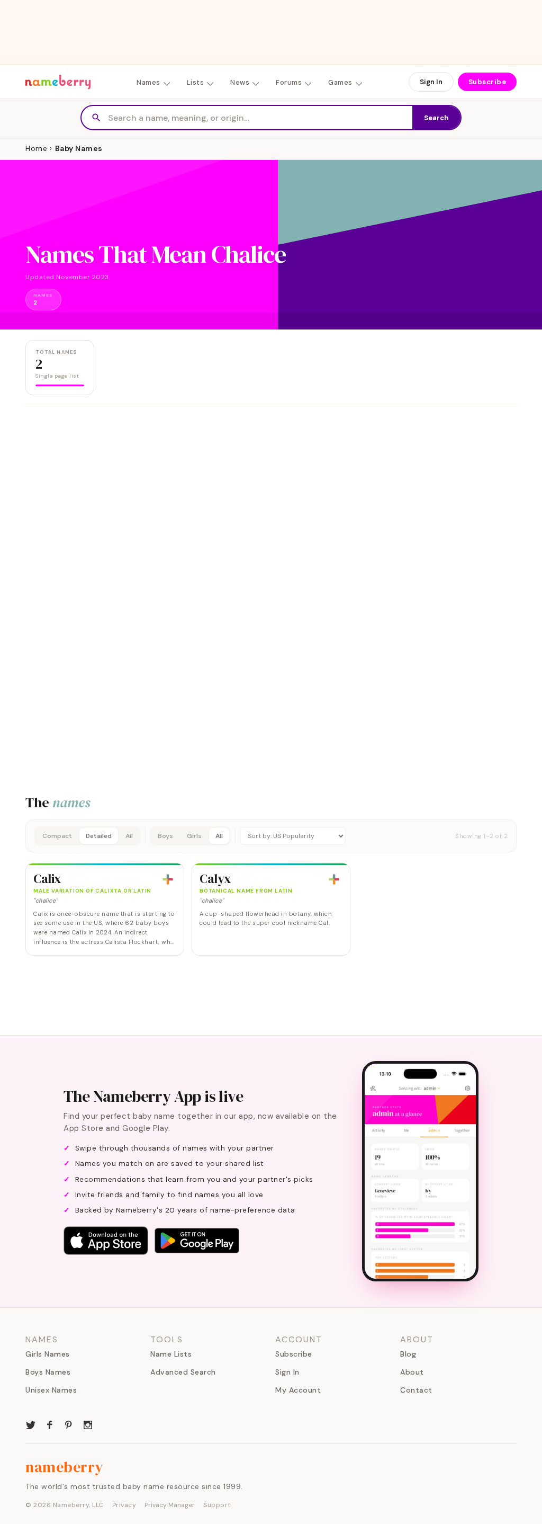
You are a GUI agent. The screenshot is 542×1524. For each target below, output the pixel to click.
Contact (416, 1390)
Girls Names (47, 1354)
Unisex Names (51, 1390)
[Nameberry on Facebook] (49, 1424)
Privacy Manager (169, 1505)
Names (148, 82)
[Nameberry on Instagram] (88, 1424)
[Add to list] (167, 879)
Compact (57, 836)
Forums (289, 82)
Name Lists (171, 1354)
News (239, 82)
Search (436, 117)
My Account (298, 1390)
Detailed (99, 836)
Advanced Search (183, 1372)
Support (217, 1505)
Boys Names (47, 1372)
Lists (195, 82)
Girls (194, 836)
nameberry (64, 1467)
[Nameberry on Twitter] (30, 1424)
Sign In (431, 81)
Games (340, 82)
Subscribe (487, 81)
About (412, 1372)
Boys (165, 836)
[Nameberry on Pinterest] (69, 1424)
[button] (271, 835)
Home (36, 148)
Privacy (124, 1505)
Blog (408, 1354)
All (129, 836)
